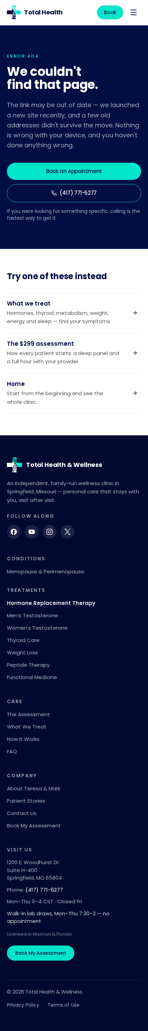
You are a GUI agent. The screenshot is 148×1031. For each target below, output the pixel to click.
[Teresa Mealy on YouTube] (32, 532)
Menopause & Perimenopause (45, 571)
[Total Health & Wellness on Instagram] (49, 532)
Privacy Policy (23, 1004)
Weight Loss (22, 652)
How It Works (23, 739)
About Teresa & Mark (33, 788)
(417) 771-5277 (78, 192)
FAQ (12, 751)
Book (110, 12)
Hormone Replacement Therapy (51, 603)
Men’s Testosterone (32, 615)
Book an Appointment (74, 171)
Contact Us (21, 813)
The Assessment (28, 714)
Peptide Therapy (28, 664)
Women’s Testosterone (37, 627)
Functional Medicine (32, 677)
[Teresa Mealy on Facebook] (14, 532)
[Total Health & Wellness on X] (67, 532)
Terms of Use (63, 1004)
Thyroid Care (23, 640)
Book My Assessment (34, 825)
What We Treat (26, 726)
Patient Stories (26, 800)
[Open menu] (133, 12)
